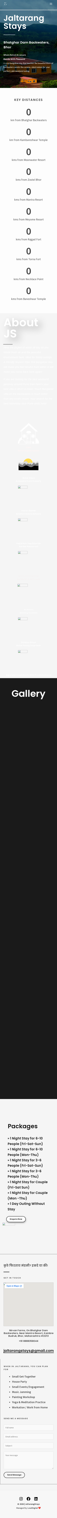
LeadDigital (32, 1508)
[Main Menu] (51, 4)
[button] (16, 1219)
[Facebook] (28, 1499)
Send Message (14, 1475)
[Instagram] (21, 1499)
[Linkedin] (36, 1499)
